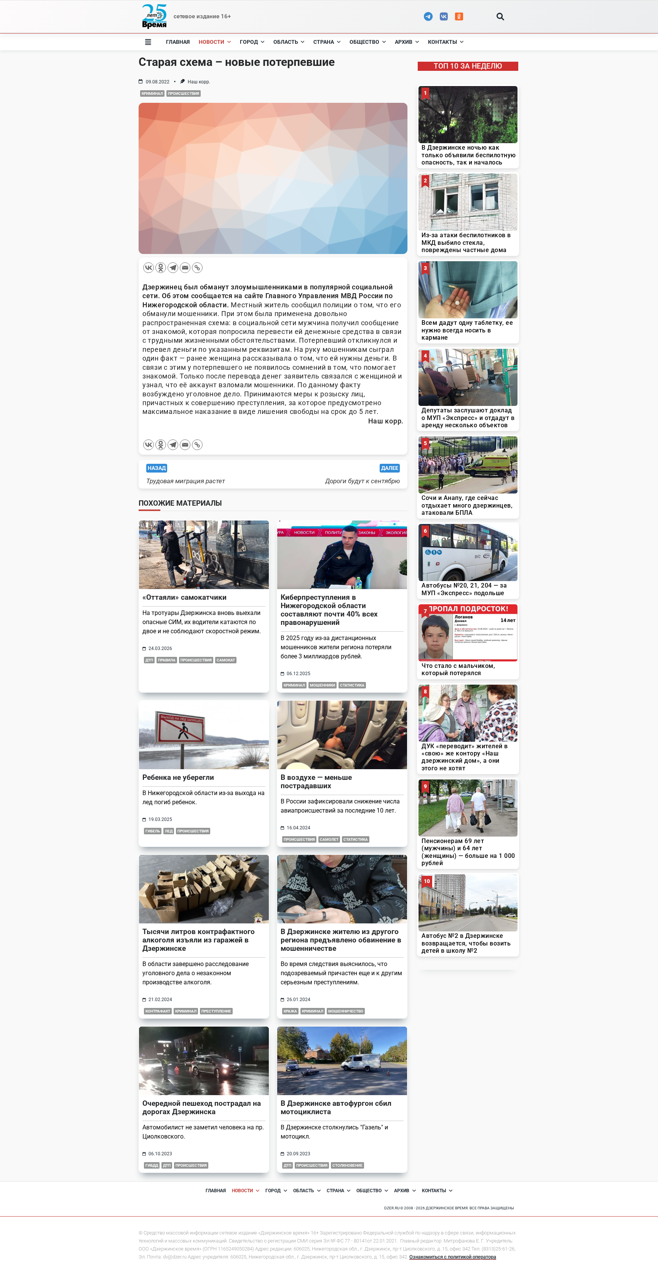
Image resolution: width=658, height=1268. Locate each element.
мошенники (322, 685)
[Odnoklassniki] (160, 267)
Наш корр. (199, 82)
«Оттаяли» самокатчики (184, 597)
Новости (211, 42)
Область (285, 42)
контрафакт (157, 1011)
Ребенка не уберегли (178, 777)
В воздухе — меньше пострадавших (316, 781)
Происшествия (183, 93)
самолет (329, 839)
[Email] (185, 267)
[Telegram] (173, 267)
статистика (355, 839)
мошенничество (345, 1011)
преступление (216, 1011)
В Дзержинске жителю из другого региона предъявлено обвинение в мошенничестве (341, 940)
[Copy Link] (197, 267)
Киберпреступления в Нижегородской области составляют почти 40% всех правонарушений (329, 610)
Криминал (152, 93)
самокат (226, 660)
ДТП (167, 1165)
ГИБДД (151, 1165)
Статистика (352, 685)
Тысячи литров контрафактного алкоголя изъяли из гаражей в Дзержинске (198, 940)
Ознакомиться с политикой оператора (452, 1257)
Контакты (442, 42)
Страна (323, 42)
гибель (152, 831)
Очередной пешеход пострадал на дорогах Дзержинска (201, 1107)
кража (290, 1011)
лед (168, 831)
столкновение (347, 1165)
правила (167, 660)
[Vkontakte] (148, 267)
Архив (403, 42)
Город (249, 42)
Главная (178, 42)
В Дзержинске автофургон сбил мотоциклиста (336, 1107)
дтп (149, 660)
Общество (364, 42)
